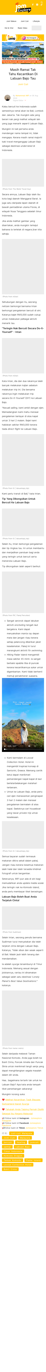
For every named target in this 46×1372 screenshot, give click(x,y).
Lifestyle (36, 21)
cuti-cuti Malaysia (21, 1133)
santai (7, 1147)
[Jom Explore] (23, 7)
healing (21, 1142)
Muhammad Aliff (22, 96)
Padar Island (33, 1160)
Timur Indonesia (13, 1151)
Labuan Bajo (23, 1147)
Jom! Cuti (24, 21)
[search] (42, 2)
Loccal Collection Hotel (18, 1164)
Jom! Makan (11, 21)
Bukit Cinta (10, 1169)
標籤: (5, 1133)
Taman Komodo (12, 1160)
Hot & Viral (9, 28)
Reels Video (22, 28)
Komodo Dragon (13, 1156)
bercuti (8, 1142)
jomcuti (34, 1142)
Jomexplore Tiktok (34, 1128)
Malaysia (25, 1138)
